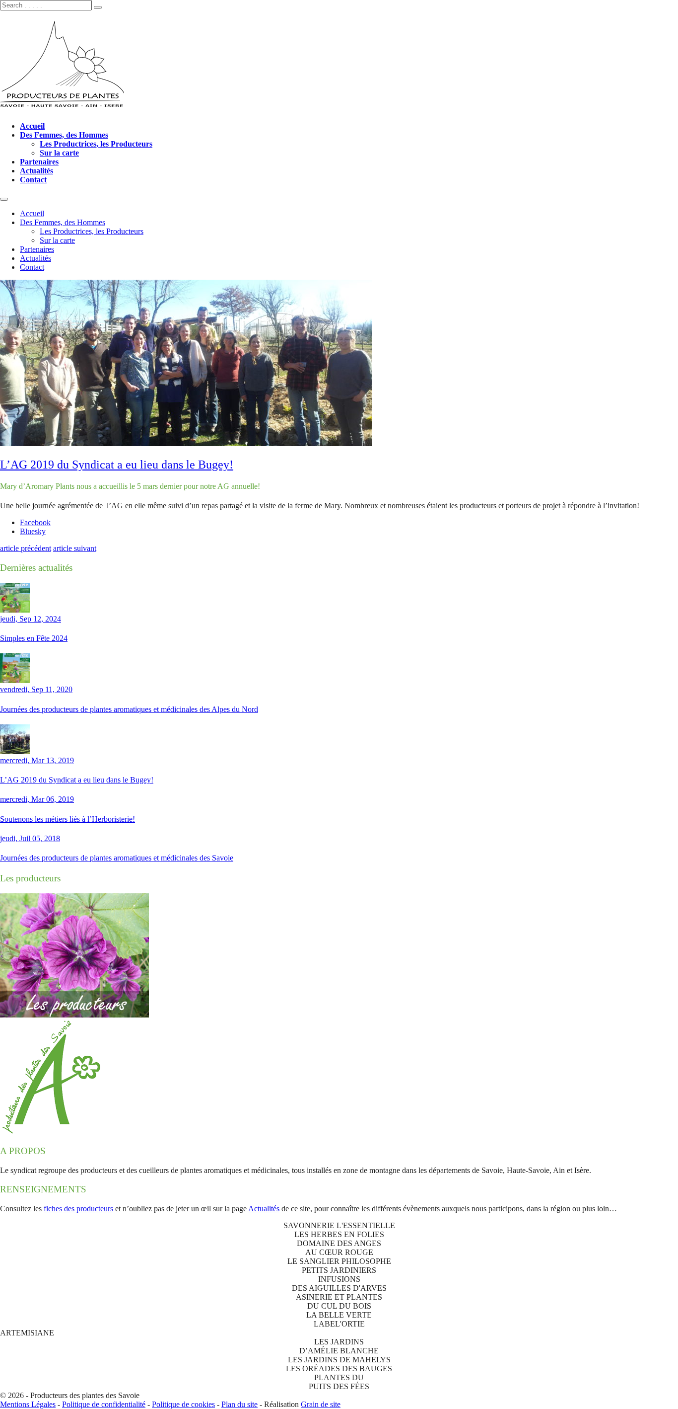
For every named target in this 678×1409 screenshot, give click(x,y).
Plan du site (239, 1404)
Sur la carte (59, 153)
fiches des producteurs (78, 1208)
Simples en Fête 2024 (34, 638)
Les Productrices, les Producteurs (96, 144)
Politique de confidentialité (103, 1404)
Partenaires (39, 161)
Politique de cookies (183, 1404)
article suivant (74, 548)
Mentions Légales (28, 1404)
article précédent (25, 548)
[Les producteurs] (74, 1015)
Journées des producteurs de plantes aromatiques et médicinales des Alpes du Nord (129, 709)
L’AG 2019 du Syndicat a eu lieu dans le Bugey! (116, 464)
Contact (33, 179)
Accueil (32, 126)
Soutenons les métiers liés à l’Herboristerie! (67, 819)
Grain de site (320, 1404)
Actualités (36, 170)
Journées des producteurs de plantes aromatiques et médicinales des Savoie (116, 858)
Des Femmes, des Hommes (64, 135)
